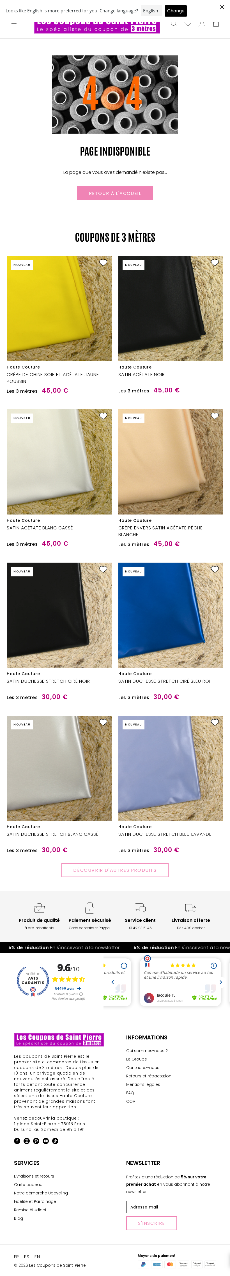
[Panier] (216, 24)
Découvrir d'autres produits (115, 870)
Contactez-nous (142, 1067)
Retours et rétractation (148, 1076)
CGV (130, 1101)
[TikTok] (55, 1142)
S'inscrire (151, 1223)
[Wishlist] (188, 24)
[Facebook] (17, 1142)
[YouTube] (46, 1142)
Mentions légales (143, 1084)
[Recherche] (174, 24)
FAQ (130, 1093)
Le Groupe (136, 1059)
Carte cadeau (28, 1184)
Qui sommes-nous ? (147, 1050)
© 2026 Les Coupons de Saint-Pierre (50, 1265)
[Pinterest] (36, 1142)
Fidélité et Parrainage (35, 1201)
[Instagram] (27, 1142)
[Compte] (202, 24)
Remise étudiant (30, 1210)
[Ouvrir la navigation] (14, 24)
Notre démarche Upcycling (41, 1193)
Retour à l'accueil (115, 193)
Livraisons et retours (34, 1176)
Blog (18, 1218)
